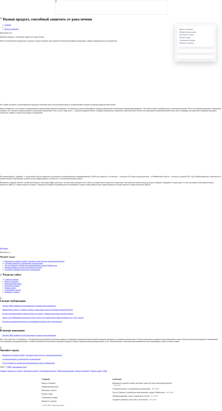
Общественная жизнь (13, 284)
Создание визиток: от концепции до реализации (24, 263)
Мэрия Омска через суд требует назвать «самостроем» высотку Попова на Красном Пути (37, 310)
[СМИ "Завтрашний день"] (111, 7)
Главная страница (12, 279)
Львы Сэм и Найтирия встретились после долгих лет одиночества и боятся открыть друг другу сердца (42, 318)
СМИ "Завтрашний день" (17, 367)
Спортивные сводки (13, 290)
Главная (8, 25)
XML (105, 371)
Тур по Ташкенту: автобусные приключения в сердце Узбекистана (31, 265)
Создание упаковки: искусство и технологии (22, 270)
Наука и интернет (12, 29)
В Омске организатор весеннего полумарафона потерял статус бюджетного (32, 322)
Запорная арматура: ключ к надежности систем (23, 268)
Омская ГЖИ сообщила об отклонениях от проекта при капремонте (29, 306)
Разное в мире (10, 288)
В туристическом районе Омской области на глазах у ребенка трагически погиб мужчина (37, 314)
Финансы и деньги (12, 292)
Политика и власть (12, 286)
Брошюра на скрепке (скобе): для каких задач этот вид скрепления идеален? (35, 261)
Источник (4, 248)
